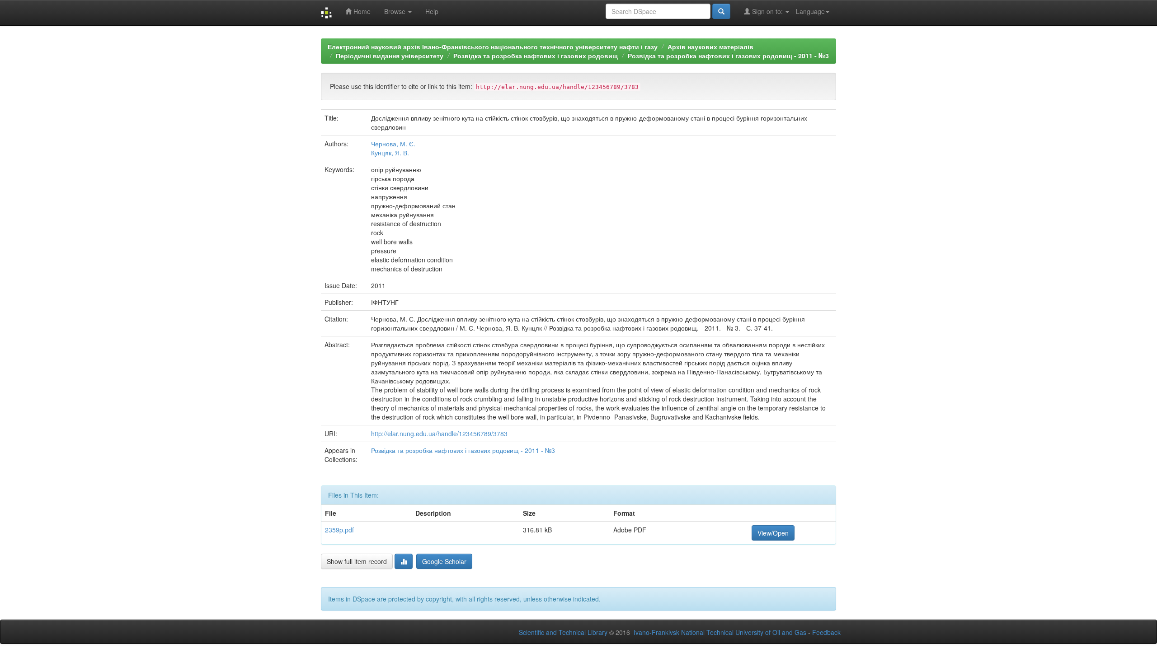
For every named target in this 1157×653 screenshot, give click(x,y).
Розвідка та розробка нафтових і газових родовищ (535, 55)
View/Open (773, 532)
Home (361, 11)
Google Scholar (444, 561)
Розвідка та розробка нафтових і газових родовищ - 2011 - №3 (728, 55)
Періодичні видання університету (389, 55)
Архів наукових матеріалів (710, 46)
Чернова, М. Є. (393, 143)
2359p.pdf (339, 529)
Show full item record (357, 561)
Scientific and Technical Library (563, 632)
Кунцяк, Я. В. (390, 152)
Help (431, 11)
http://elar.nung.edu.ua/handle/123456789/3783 (439, 433)
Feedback (826, 632)
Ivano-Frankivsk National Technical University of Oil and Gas (720, 632)
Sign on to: (767, 11)
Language (810, 11)
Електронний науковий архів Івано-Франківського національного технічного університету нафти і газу (493, 46)
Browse (395, 11)
